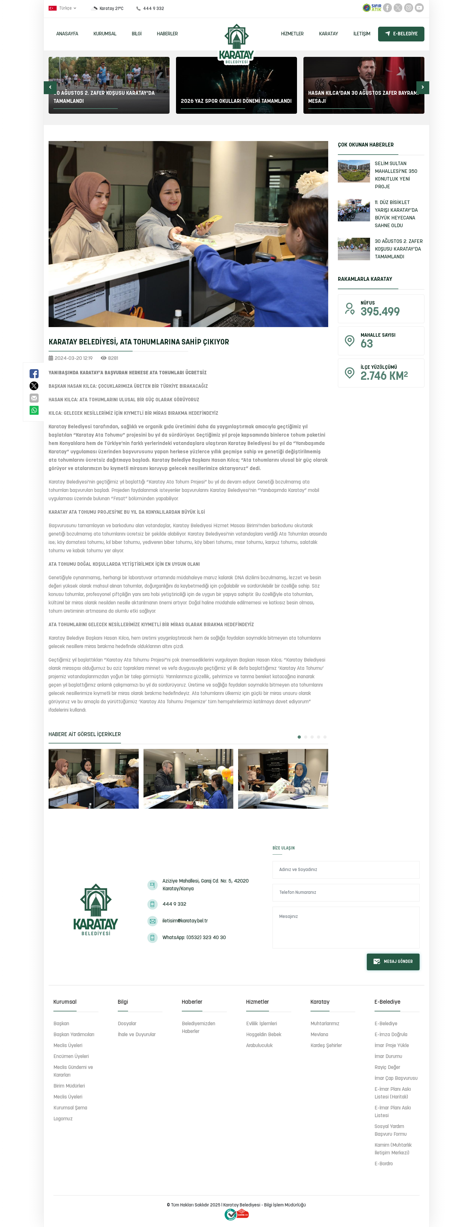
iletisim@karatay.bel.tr (185, 921)
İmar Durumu (388, 1056)
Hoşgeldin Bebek (264, 1034)
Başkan (61, 1024)
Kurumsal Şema (70, 1108)
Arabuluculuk (259, 1045)
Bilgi (137, 34)
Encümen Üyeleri (71, 1056)
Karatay (328, 34)
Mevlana (319, 1034)
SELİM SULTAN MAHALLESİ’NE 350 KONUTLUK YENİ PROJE (396, 175)
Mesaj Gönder (398, 962)
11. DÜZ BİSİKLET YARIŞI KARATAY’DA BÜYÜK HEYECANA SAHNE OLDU (396, 214)
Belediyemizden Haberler (198, 1027)
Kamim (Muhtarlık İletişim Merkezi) (393, 1149)
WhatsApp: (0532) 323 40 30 (194, 937)
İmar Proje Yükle (392, 1045)
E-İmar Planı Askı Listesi (393, 1112)
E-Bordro (384, 1164)
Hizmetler (292, 34)
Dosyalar (127, 1024)
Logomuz (63, 1119)
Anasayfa (67, 34)
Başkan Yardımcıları (73, 1034)
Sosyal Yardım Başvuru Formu (391, 1130)
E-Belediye (405, 34)
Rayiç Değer (387, 1067)
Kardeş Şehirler (326, 1045)
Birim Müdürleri (69, 1086)
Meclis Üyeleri (67, 1045)
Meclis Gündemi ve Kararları (73, 1071)
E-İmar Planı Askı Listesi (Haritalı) (393, 1093)
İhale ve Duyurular (137, 1034)
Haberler (167, 34)
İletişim (362, 34)
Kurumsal (105, 34)
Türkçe (65, 8)
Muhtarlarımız (325, 1024)
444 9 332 (174, 904)
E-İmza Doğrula (391, 1034)
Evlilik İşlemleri (261, 1024)
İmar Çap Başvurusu (396, 1078)
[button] (50, 87)
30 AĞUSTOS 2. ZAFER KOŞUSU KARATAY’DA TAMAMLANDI (399, 249)
